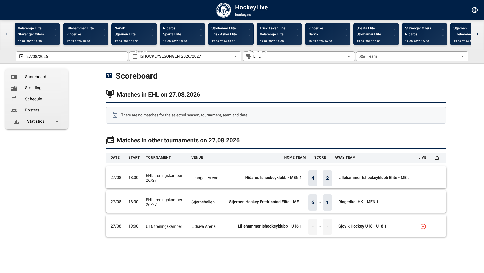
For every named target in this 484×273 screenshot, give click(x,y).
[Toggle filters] (475, 10)
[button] (341, 56)
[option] (36, 77)
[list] (36, 99)
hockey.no (243, 15)
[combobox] (185, 56)
